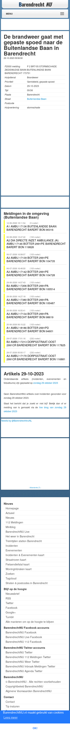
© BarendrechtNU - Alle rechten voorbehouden (33, 681)
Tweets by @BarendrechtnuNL (16, 420)
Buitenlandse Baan (36, 98)
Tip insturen (13, 706)
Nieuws (10, 517)
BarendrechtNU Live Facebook (24, 637)
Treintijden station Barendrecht (24, 541)
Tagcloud (11, 578)
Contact (10, 701)
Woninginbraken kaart (19, 569)
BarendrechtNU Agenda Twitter (24, 671)
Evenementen (14, 550)
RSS (8, 598)
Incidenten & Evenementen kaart (25, 555)
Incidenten (12, 545)
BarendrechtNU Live (17, 531)
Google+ (11, 612)
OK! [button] (35, 728)
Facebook (11, 607)
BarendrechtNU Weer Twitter (23, 661)
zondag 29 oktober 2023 (45, 382)
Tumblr (10, 617)
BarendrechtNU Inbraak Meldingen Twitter (30, 666)
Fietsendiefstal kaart (17, 564)
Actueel (10, 513)
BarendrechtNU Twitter (19, 652)
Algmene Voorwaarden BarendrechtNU (29, 691)
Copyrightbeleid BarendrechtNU (24, 686)
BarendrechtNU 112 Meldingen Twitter (28, 657)
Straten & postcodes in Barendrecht (27, 583)
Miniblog (10, 527)
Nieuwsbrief (12, 593)
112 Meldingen (14, 522)
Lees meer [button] (11, 717)
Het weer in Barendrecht (20, 536)
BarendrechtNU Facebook (21, 632)
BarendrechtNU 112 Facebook (24, 642)
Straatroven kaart (16, 559)
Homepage (12, 508)
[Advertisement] (38, 24)
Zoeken (10, 573)
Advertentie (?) (35, 487)
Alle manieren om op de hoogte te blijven (30, 622)
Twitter (9, 603)
